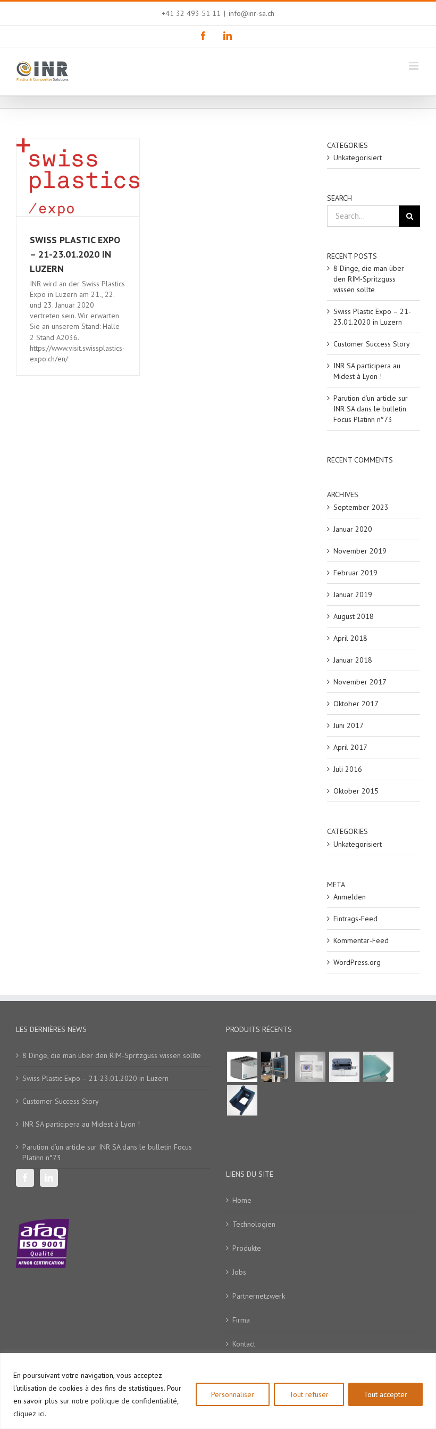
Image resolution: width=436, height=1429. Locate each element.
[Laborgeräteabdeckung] (242, 1067)
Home (241, 1200)
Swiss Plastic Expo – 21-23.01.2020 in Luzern (75, 254)
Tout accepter (385, 1394)
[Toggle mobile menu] (414, 65)
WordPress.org (357, 962)
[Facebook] (25, 1178)
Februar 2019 (355, 572)
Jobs (239, 1272)
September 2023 (361, 507)
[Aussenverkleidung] (378, 1067)
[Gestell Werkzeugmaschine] (242, 1100)
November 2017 (360, 682)
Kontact (243, 1344)
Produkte (246, 1248)
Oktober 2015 (356, 791)
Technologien (253, 1224)
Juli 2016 (347, 769)
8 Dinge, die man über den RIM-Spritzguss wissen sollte (368, 278)
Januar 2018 (352, 660)
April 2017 (350, 747)
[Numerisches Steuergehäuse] (276, 1067)
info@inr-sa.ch (251, 13)
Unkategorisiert (357, 157)
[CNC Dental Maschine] (310, 1067)
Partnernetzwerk (258, 1296)
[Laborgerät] (344, 1067)
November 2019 (360, 551)
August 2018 (353, 616)
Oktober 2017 (356, 703)
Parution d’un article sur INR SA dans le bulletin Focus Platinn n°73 (370, 408)
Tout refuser (309, 1394)
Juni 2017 (348, 725)
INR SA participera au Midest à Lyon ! (81, 1124)
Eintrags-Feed (355, 918)
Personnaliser (232, 1394)
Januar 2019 (352, 594)
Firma (241, 1320)
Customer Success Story (371, 344)
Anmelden (349, 897)
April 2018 (350, 638)
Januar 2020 (352, 529)
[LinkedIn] (49, 1178)
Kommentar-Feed (361, 940)
